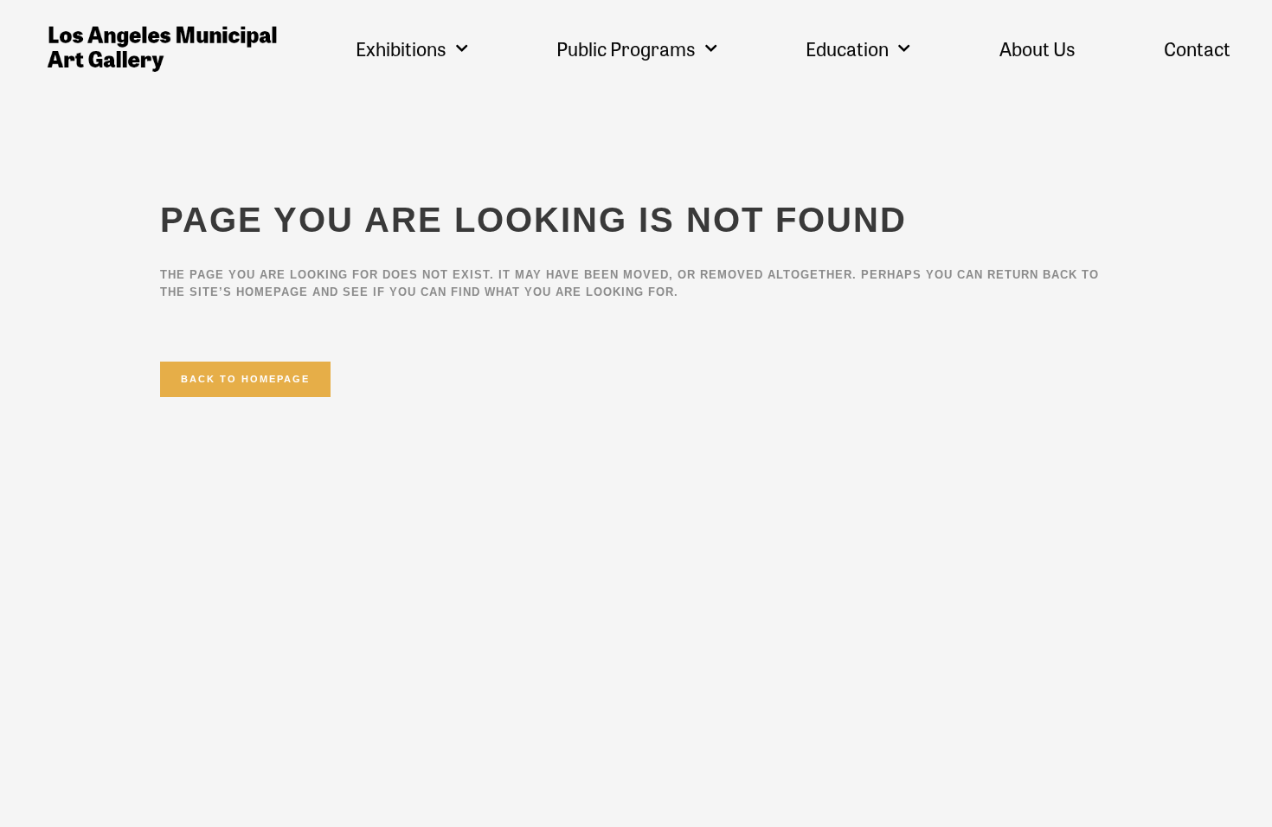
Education (847, 48)
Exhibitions (401, 48)
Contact (1197, 48)
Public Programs (626, 48)
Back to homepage (245, 379)
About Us (1037, 48)
